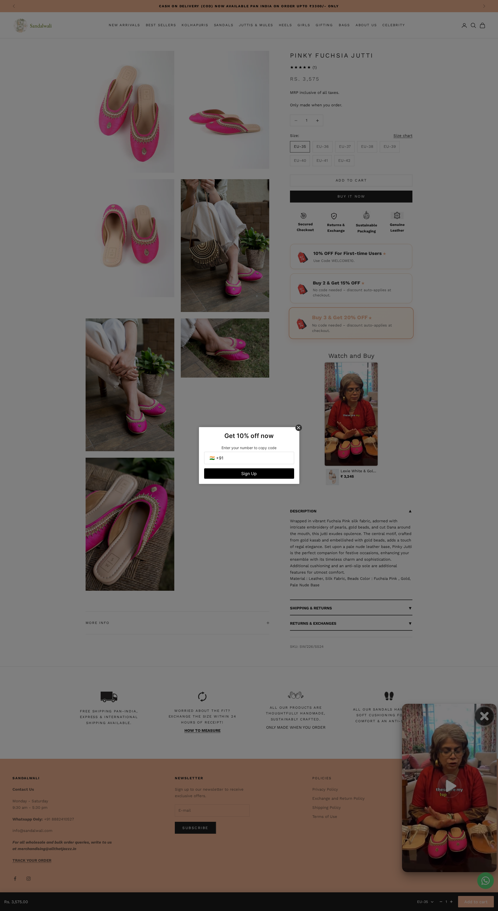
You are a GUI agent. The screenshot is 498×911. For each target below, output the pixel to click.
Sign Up (249, 473)
